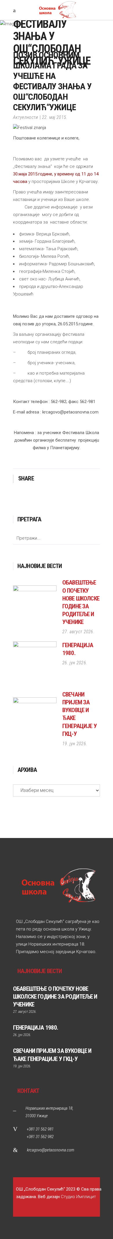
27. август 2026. (78, 631)
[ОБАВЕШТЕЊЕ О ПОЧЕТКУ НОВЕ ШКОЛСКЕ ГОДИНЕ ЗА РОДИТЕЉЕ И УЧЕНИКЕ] (35, 607)
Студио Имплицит (78, 1196)
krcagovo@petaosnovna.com (50, 1150)
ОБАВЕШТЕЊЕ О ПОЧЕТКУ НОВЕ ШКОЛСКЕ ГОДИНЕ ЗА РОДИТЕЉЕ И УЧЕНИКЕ (55, 996)
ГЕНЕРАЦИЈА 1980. (35, 1027)
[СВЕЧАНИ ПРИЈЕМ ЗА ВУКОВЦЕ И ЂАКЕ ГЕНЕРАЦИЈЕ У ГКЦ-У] (35, 719)
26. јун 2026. (74, 662)
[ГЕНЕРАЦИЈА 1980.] (35, 663)
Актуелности (25, 117)
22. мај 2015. (55, 117)
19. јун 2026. (74, 743)
